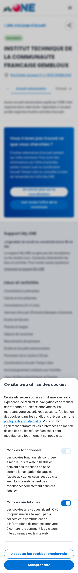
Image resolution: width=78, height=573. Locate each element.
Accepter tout (39, 565)
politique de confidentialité (22, 421)
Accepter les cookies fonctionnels (39, 553)
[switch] (66, 503)
